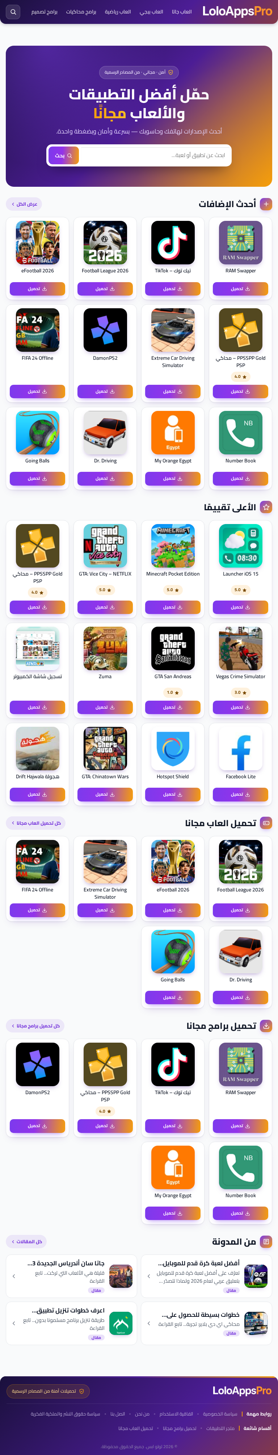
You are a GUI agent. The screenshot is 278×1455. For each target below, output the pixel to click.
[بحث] (13, 12)
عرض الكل (27, 203)
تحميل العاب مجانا (135, 1428)
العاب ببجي (151, 11)
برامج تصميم (44, 11)
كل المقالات (29, 1241)
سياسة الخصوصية (220, 1414)
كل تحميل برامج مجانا (38, 1025)
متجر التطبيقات (220, 1428)
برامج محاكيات (81, 11)
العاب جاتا (182, 11)
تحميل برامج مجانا (179, 1428)
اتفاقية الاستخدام (176, 1414)
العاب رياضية (118, 11)
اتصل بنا (117, 1414)
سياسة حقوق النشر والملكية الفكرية (65, 1414)
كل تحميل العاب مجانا (39, 823)
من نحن (142, 1414)
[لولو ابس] (237, 12)
